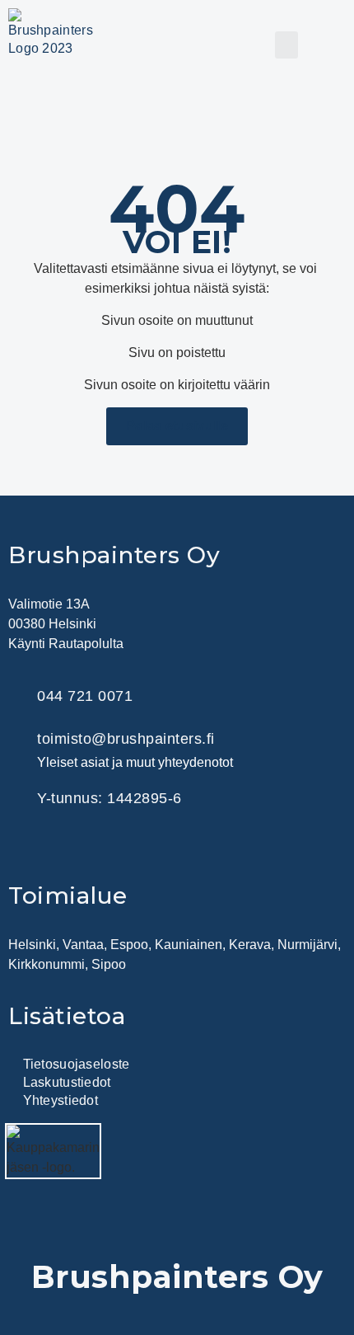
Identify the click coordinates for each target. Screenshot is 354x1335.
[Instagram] (111, 848)
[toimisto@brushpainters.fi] (18, 749)
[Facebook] (70, 848)
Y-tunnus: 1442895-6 (109, 798)
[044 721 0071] (18, 696)
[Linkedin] (28, 848)
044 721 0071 (85, 696)
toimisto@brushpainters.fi (126, 739)
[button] (286, 45)
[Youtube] (152, 848)
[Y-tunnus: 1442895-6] (18, 797)
